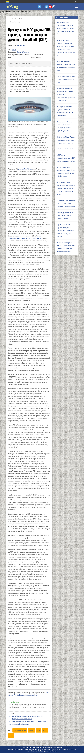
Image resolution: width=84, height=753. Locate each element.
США (44, 730)
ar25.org (12, 7)
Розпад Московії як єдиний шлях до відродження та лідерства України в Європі (66, 203)
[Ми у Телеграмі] (39, 6)
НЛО (38, 730)
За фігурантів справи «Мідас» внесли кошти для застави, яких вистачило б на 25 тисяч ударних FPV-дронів (66, 188)
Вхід (76, 1)
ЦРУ (11, 735)
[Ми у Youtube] (50, 6)
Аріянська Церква (20, 730)
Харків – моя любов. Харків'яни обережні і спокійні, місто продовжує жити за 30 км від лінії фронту (65, 231)
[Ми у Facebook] (43, 6)
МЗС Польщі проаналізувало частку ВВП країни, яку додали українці (66, 158)
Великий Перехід (23, 52)
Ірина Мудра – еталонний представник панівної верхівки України (65, 215)
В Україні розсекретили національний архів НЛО (28, 716)
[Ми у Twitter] (46, 6)
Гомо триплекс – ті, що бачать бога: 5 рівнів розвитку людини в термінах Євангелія (28, 722)
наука (14, 50)
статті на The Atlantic (25, 169)
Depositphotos (53, 751)
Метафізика (21, 45)
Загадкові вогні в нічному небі (22, 719)
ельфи (31, 730)
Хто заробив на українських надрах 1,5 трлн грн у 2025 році (66, 79)
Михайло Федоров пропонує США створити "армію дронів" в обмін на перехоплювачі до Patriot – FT (66, 28)
